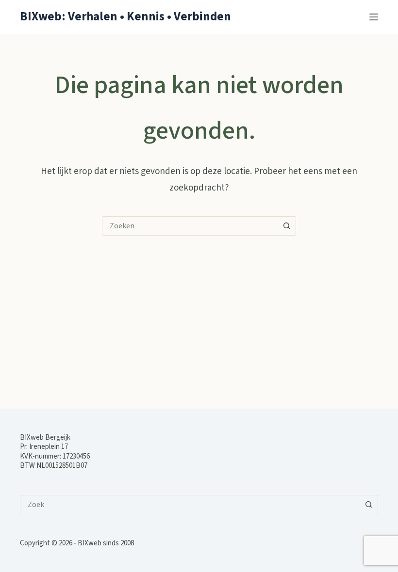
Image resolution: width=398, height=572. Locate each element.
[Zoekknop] (286, 226)
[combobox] (189, 226)
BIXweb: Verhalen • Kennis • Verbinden (125, 16)
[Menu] (373, 17)
